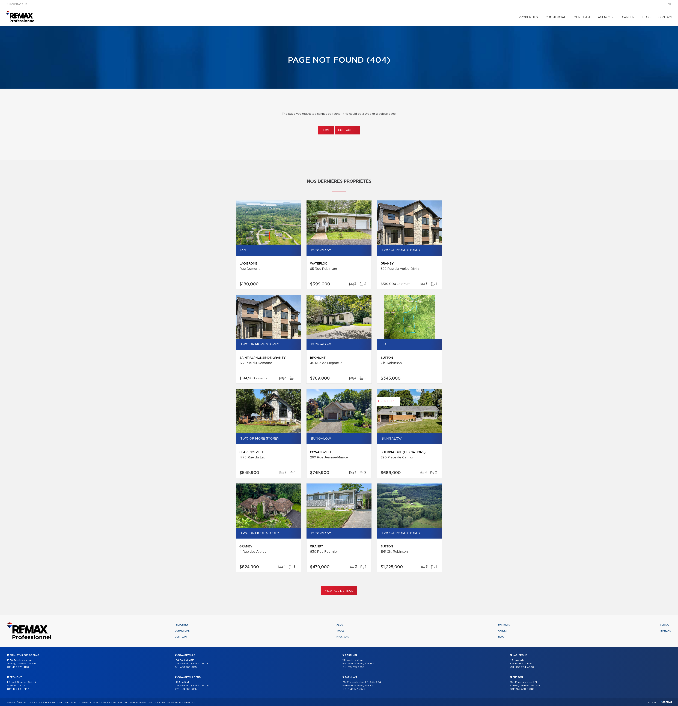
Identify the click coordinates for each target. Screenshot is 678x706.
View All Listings (339, 591)
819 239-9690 (356, 667)
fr (669, 4)
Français (665, 631)
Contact (665, 17)
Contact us (19, 4)
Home (326, 130)
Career (628, 17)
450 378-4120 (20, 667)
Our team (582, 17)
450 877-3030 (356, 689)
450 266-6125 (188, 667)
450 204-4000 (525, 667)
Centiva (666, 702)
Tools (340, 631)
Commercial (556, 17)
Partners (504, 625)
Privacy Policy (146, 702)
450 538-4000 (525, 689)
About (341, 625)
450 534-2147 (20, 689)
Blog (646, 17)
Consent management (184, 702)
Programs (343, 637)
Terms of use (163, 702)
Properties (528, 17)
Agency (604, 17)
